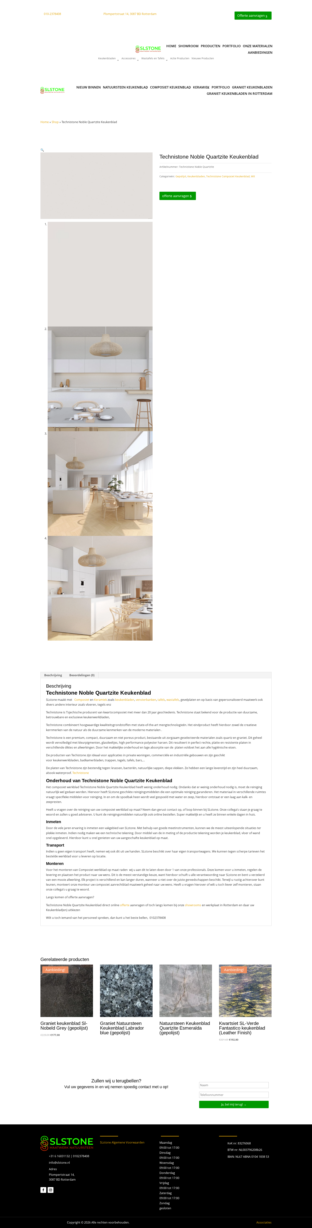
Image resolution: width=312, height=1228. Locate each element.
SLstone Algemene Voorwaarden (122, 1142)
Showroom (188, 46)
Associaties (264, 1222)
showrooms (193, 905)
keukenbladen (124, 700)
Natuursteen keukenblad (125, 87)
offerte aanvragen (175, 196)
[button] (42, 150)
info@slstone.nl (59, 1163)
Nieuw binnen (88, 87)
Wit (253, 176)
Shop (55, 122)
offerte (124, 905)
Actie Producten (179, 58)
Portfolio (231, 46)
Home (171, 46)
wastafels (172, 700)
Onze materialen (257, 46)
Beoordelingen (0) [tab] (81, 675)
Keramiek (201, 87)
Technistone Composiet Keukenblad (228, 176)
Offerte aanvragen (251, 15)
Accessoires (129, 58)
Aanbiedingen (260, 52)
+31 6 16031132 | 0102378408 (69, 1156)
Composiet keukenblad (170, 87)
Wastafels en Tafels (152, 58)
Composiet (81, 700)
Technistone (80, 773)
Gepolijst (181, 176)
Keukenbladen (107, 58)
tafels (161, 700)
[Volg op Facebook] (43, 1190)
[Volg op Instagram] (50, 1190)
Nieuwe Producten (203, 58)
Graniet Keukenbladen (252, 87)
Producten (210, 46)
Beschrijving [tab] (53, 675)
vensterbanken (146, 700)
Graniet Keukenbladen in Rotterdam (239, 93)
